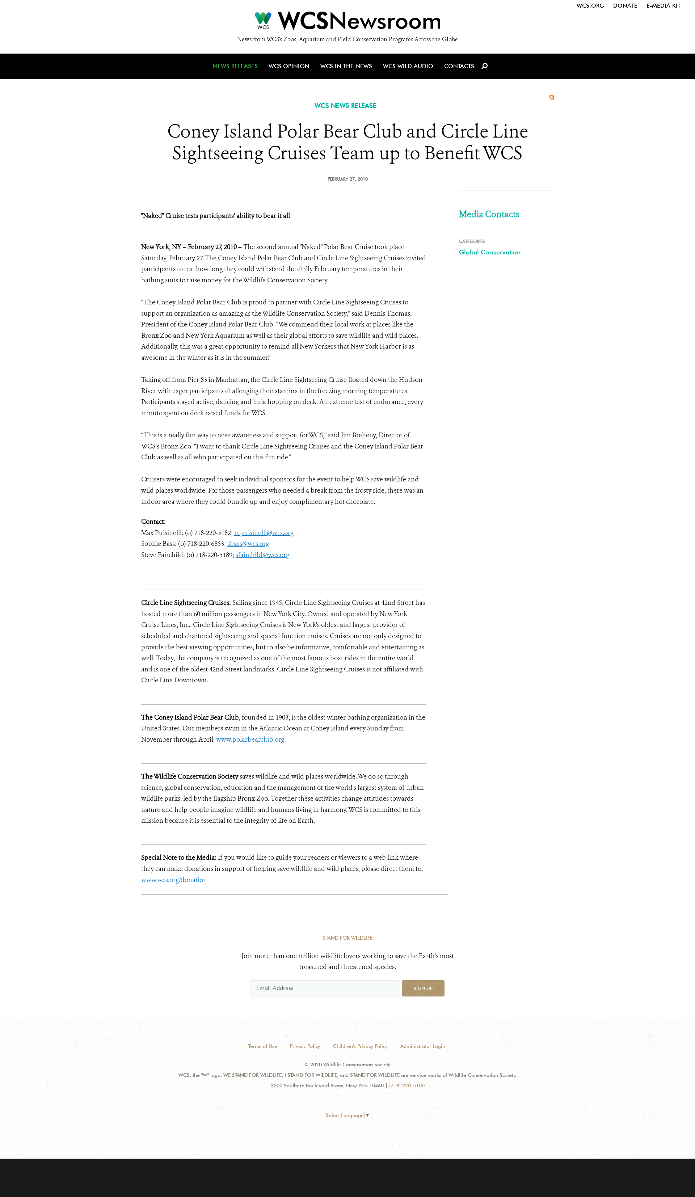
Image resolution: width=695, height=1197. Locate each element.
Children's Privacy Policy (360, 1046)
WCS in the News (346, 66)
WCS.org (590, 5)
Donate (625, 5)
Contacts (459, 66)
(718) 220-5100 (407, 1085)
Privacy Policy (305, 1046)
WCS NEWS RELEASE (345, 105)
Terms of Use (262, 1046)
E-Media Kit (663, 5)
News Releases (235, 66)
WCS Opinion (289, 66)
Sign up (423, 988)
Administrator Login (422, 1046)
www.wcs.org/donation (174, 880)
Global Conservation (490, 252)
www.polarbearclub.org (250, 739)
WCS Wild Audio (408, 66)
